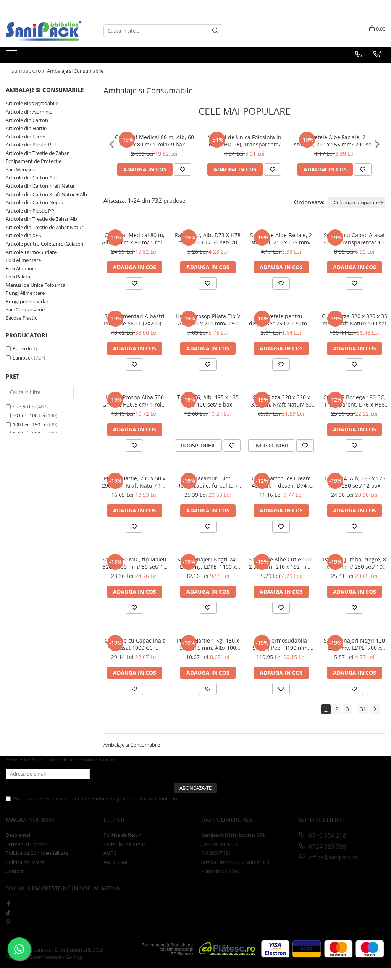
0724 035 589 (326, 846)
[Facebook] (8, 903)
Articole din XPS (23, 235)
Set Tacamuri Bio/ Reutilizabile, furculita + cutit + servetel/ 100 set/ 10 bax (208, 482)
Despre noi (18, 834)
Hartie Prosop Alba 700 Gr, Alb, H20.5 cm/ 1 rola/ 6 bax (134, 401)
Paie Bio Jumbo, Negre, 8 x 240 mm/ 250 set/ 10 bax (354, 563)
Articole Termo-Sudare (31, 252)
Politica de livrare (25, 862)
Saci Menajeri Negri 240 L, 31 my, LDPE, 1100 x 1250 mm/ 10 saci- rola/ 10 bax (207, 563)
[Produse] (12, 56)
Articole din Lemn (25, 136)
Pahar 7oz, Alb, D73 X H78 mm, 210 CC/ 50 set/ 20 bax (208, 238)
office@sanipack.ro (333, 857)
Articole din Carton (27, 120)
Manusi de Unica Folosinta (35, 284)
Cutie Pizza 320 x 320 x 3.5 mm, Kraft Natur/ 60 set (281, 401)
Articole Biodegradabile (32, 103)
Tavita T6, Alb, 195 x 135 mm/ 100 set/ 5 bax (208, 401)
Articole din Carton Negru (34, 202)
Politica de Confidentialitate (209, 798)
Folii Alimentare (23, 260)
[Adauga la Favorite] (182, 169)
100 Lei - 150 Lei (30, 424)
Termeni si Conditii (27, 844)
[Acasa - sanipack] (44, 30)
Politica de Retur (122, 834)
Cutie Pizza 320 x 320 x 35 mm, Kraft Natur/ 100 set (354, 319)
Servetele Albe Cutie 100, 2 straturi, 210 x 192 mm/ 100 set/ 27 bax (281, 563)
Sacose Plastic (21, 317)
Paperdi (21, 348)
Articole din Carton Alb (31, 177)
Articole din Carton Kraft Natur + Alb (46, 194)
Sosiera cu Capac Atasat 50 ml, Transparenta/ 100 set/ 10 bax (354, 238)
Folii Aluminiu (21, 268)
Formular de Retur (124, 844)
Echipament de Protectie (33, 161)
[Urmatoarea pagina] (375, 709)
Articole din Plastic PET (31, 144)
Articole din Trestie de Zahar (37, 153)
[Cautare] (215, 30)
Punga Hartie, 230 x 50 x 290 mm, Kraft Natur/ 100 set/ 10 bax (134, 482)
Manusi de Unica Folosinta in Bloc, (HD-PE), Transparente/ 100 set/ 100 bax (244, 140)
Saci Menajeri (21, 169)
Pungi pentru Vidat (27, 301)
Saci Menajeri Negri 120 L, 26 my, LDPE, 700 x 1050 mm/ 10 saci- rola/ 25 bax (354, 644)
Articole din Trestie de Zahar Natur (44, 227)
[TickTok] (8, 912)
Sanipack (23, 357)
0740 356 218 (326, 835)
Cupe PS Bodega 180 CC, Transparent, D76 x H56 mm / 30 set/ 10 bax (354, 401)
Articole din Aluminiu (29, 111)
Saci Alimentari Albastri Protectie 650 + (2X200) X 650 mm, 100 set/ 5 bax (134, 319)
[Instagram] (8, 921)
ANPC (109, 852)
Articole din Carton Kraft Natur (40, 185)
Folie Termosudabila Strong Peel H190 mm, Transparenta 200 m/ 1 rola (281, 644)
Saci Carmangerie (25, 309)
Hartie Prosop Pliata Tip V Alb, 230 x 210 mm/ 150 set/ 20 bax (208, 319)
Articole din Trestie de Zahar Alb (41, 218)
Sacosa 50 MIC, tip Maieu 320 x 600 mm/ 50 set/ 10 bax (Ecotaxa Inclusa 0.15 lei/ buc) (134, 563)
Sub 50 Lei (24, 406)
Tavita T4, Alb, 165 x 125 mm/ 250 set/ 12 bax (354, 482)
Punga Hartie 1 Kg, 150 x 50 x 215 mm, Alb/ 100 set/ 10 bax (208, 644)
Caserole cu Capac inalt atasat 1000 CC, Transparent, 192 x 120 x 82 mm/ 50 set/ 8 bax (134, 644)
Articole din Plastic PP (30, 210)
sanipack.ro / (28, 70)
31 (363, 709)
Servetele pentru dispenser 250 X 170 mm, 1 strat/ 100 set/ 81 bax (281, 319)
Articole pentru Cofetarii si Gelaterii (45, 243)
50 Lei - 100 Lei (29, 415)
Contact (15, 871)
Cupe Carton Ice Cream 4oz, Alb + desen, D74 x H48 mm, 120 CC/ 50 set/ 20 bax (281, 482)
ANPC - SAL (116, 862)
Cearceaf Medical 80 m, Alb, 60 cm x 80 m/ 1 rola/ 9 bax (154, 140)
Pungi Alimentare (25, 293)
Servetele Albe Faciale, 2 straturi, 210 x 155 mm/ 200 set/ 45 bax (334, 140)
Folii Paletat (19, 276)
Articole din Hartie (26, 128)
